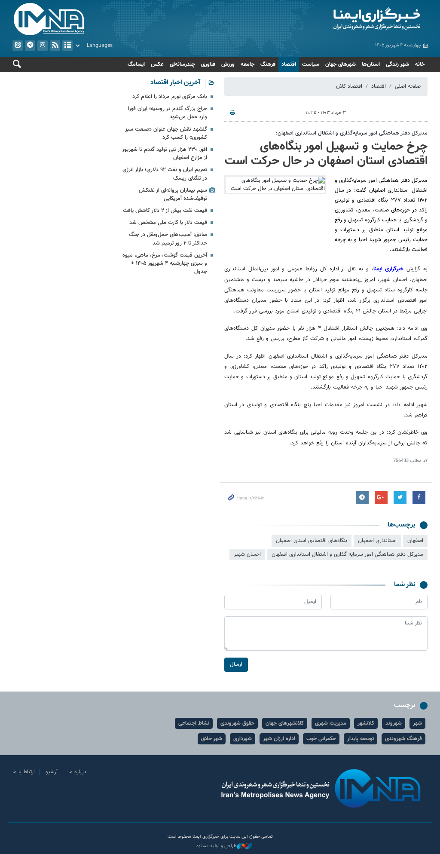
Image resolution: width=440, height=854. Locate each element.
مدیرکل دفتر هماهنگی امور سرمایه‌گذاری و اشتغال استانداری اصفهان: (352, 133)
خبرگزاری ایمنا (390, 269)
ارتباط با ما (23, 772)
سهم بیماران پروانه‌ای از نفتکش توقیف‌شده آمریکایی (173, 194)
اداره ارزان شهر (279, 739)
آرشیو (67, 45)
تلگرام (30, 45)
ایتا (17, 45)
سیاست (310, 64)
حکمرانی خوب (321, 739)
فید (55, 45)
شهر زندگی (397, 64)
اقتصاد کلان (349, 86)
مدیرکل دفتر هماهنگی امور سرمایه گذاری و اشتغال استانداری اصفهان (347, 554)
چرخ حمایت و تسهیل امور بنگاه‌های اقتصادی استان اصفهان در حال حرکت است (326, 154)
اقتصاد (288, 64)
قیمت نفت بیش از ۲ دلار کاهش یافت (165, 210)
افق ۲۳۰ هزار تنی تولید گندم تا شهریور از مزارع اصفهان (164, 153)
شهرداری (242, 739)
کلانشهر (366, 723)
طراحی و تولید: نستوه (216, 846)
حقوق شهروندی (237, 723)
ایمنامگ (136, 64)
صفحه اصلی (408, 86)
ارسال (236, 664)
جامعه (247, 64)
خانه (420, 64)
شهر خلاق (211, 739)
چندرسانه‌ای (182, 64)
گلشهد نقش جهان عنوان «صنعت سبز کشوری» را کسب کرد (166, 133)
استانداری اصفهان (377, 540)
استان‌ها (371, 64)
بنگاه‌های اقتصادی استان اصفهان (311, 540)
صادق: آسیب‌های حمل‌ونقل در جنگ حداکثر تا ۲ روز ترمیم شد (168, 238)
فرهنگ (267, 64)
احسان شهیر (247, 554)
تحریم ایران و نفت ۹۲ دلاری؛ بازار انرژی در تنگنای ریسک (164, 173)
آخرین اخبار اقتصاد (175, 82)
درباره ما (77, 772)
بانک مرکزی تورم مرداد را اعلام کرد (169, 96)
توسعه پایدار (360, 739)
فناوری (208, 64)
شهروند (393, 723)
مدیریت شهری (330, 723)
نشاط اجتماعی (193, 723)
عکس (157, 64)
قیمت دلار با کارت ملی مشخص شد (168, 222)
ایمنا (326, 19)
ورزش (228, 64)
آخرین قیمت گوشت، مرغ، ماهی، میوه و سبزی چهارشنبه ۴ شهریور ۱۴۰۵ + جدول (164, 263)
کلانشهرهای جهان (285, 723)
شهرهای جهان (340, 64)
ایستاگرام (42, 45)
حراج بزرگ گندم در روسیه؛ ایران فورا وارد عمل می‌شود (167, 112)
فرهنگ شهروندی (403, 739)
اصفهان (415, 540)
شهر (417, 723)
